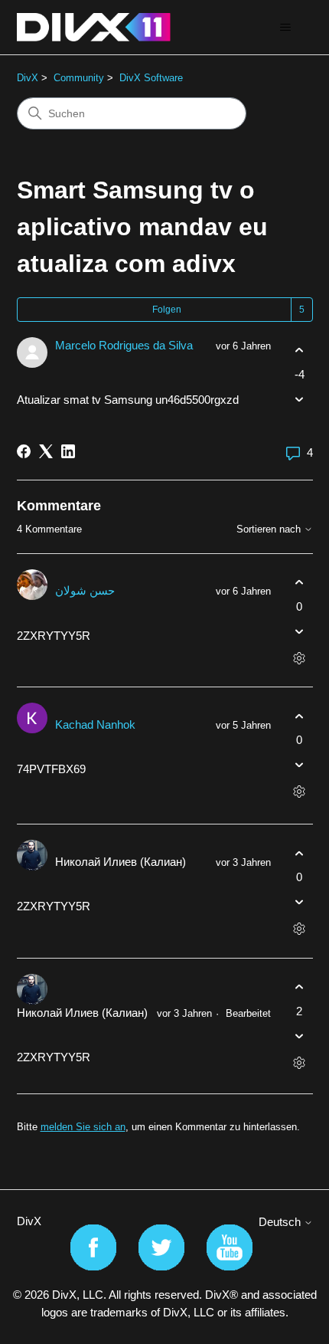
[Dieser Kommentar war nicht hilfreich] (299, 631)
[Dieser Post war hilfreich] (299, 350)
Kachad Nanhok (95, 724)
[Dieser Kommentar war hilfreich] (299, 582)
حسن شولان (85, 590)
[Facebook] (24, 451)
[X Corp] (46, 451)
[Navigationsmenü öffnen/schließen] (286, 27)
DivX (27, 78)
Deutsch (281, 1221)
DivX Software (151, 78)
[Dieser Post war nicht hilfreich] (299, 398)
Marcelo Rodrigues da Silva (124, 345)
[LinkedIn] (68, 451)
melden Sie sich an (83, 1127)
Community (79, 78)
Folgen (166, 309)
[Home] (94, 27)
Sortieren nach (270, 529)
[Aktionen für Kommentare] (299, 657)
